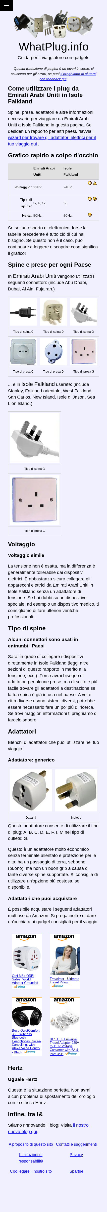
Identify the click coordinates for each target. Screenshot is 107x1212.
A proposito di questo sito (31, 1144)
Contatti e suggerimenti (76, 1144)
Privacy (76, 1155)
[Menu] (6, 5)
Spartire (76, 1171)
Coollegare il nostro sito (31, 1171)
